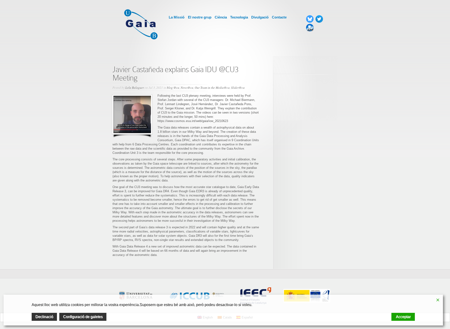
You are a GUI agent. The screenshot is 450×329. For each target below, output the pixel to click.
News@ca (187, 87)
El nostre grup (199, 17)
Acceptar (403, 317)
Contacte (279, 17)
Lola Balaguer (134, 87)
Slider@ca (238, 87)
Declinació (44, 317)
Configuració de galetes (83, 317)
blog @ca (173, 87)
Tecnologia (239, 17)
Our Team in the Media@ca (212, 87)
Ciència (221, 17)
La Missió (176, 17)
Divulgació (260, 17)
